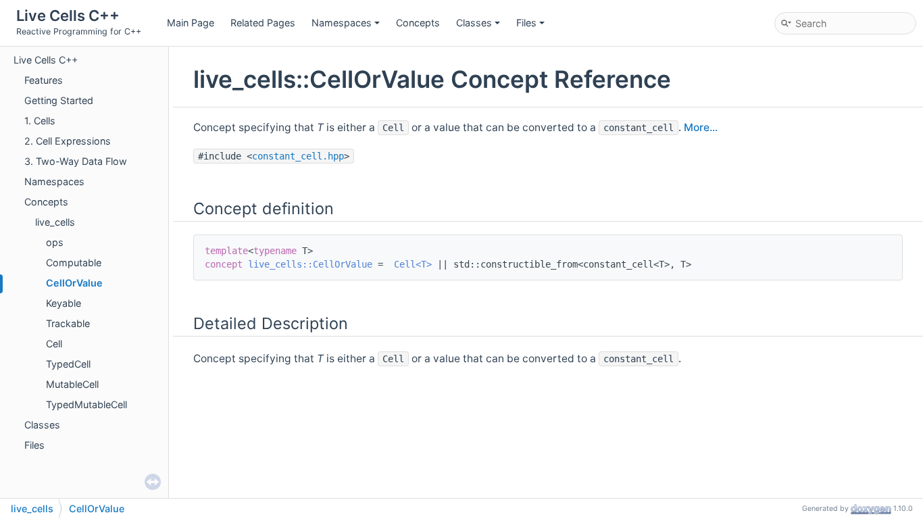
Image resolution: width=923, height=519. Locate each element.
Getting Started (58, 100)
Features (43, 80)
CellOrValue (74, 283)
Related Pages (262, 22)
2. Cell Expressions (67, 141)
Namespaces (341, 22)
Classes (474, 22)
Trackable (68, 323)
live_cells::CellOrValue (310, 264)
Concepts (418, 22)
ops (55, 242)
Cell (54, 343)
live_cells (55, 222)
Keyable (63, 303)
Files (526, 22)
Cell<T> (413, 264)
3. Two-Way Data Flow (75, 161)
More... (701, 127)
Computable (73, 262)
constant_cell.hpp (298, 156)
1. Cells (39, 120)
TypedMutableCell (86, 404)
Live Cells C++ (46, 60)
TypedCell (68, 364)
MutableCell (72, 384)
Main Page (190, 22)
